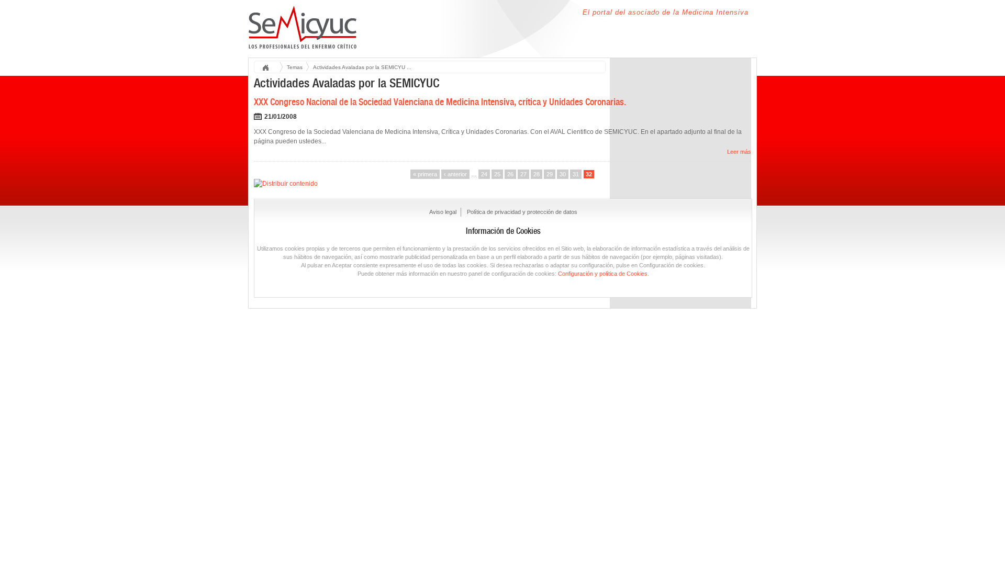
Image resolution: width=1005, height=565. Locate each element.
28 (536, 174)
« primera (425, 174)
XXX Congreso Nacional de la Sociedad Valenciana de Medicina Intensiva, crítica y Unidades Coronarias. (440, 101)
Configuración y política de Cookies (602, 273)
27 (523, 174)
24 (484, 174)
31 (576, 174)
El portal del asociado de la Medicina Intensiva (666, 12)
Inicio (268, 68)
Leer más (739, 152)
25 (497, 174)
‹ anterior (455, 174)
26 (510, 174)
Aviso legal (442, 212)
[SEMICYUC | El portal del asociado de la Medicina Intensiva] (303, 42)
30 (563, 174)
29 (549, 174)
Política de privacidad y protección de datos (522, 212)
